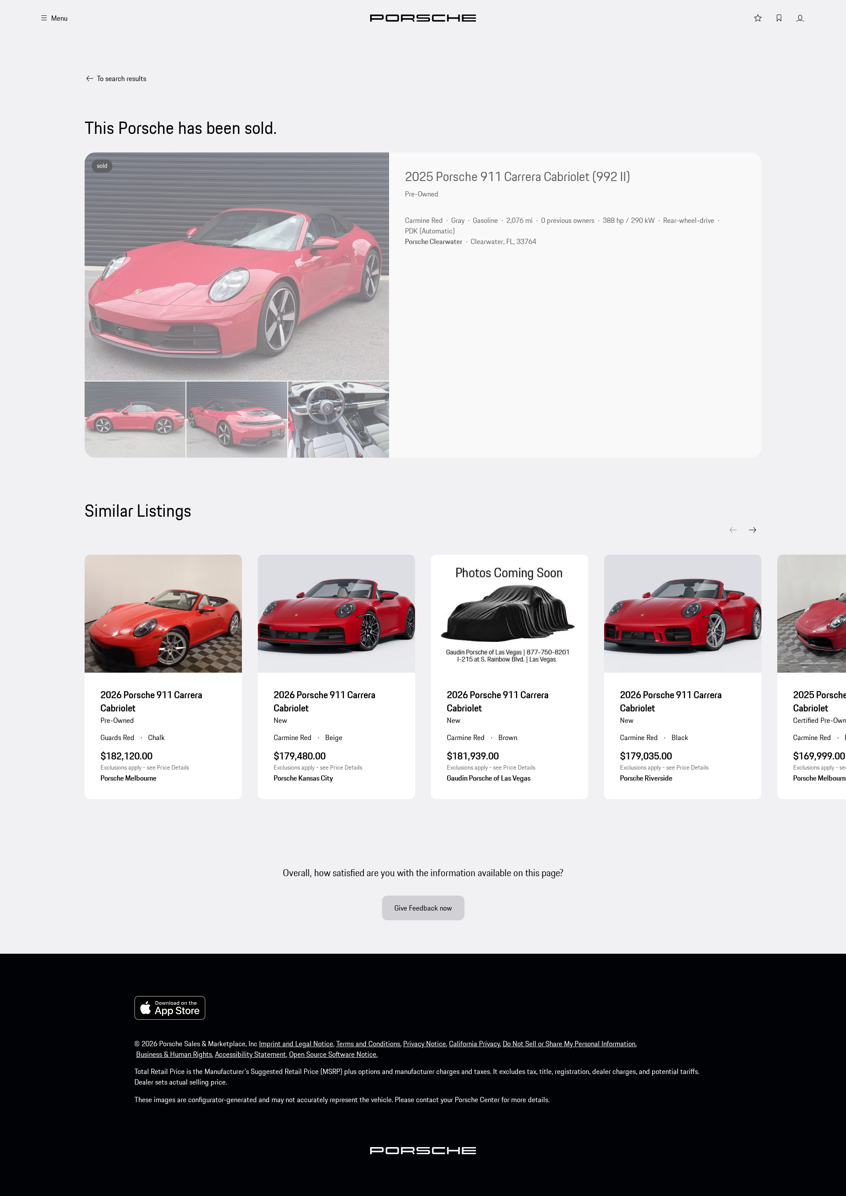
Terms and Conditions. (368, 1043)
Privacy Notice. (425, 1043)
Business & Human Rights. (174, 1054)
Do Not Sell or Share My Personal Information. (570, 1043)
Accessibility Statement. (251, 1054)
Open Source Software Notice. (333, 1054)
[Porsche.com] (423, 18)
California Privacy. (475, 1043)
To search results (121, 78)
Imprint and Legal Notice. (296, 1043)
